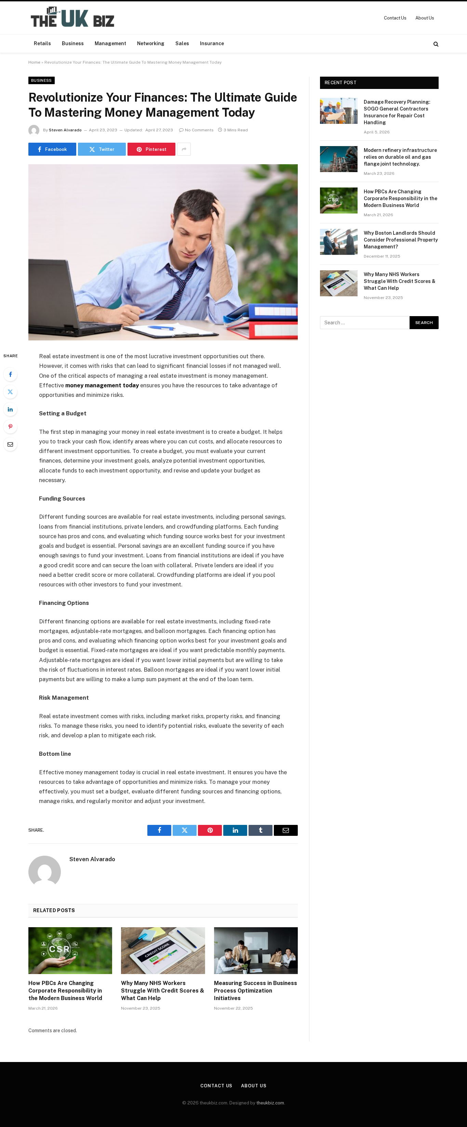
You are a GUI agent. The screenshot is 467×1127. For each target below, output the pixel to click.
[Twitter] (10, 392)
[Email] (10, 444)
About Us (424, 18)
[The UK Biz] (73, 18)
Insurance (212, 43)
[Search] (435, 43)
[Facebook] (10, 374)
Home (34, 62)
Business (73, 43)
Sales (182, 43)
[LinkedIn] (10, 409)
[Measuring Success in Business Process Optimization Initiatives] (256, 950)
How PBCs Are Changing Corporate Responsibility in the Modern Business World (65, 990)
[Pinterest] (10, 426)
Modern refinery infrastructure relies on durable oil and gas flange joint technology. (400, 157)
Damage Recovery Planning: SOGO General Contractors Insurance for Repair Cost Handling (397, 112)
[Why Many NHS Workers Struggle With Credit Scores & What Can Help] (163, 950)
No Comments (199, 130)
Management (110, 43)
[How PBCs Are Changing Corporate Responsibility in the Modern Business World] (70, 950)
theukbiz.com (270, 1102)
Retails (42, 43)
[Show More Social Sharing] (184, 149)
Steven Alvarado (65, 130)
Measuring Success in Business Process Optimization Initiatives (255, 990)
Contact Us (395, 18)
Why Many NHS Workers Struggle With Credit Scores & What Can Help (162, 990)
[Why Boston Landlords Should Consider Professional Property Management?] (339, 242)
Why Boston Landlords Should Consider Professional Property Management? (401, 239)
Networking (150, 43)
